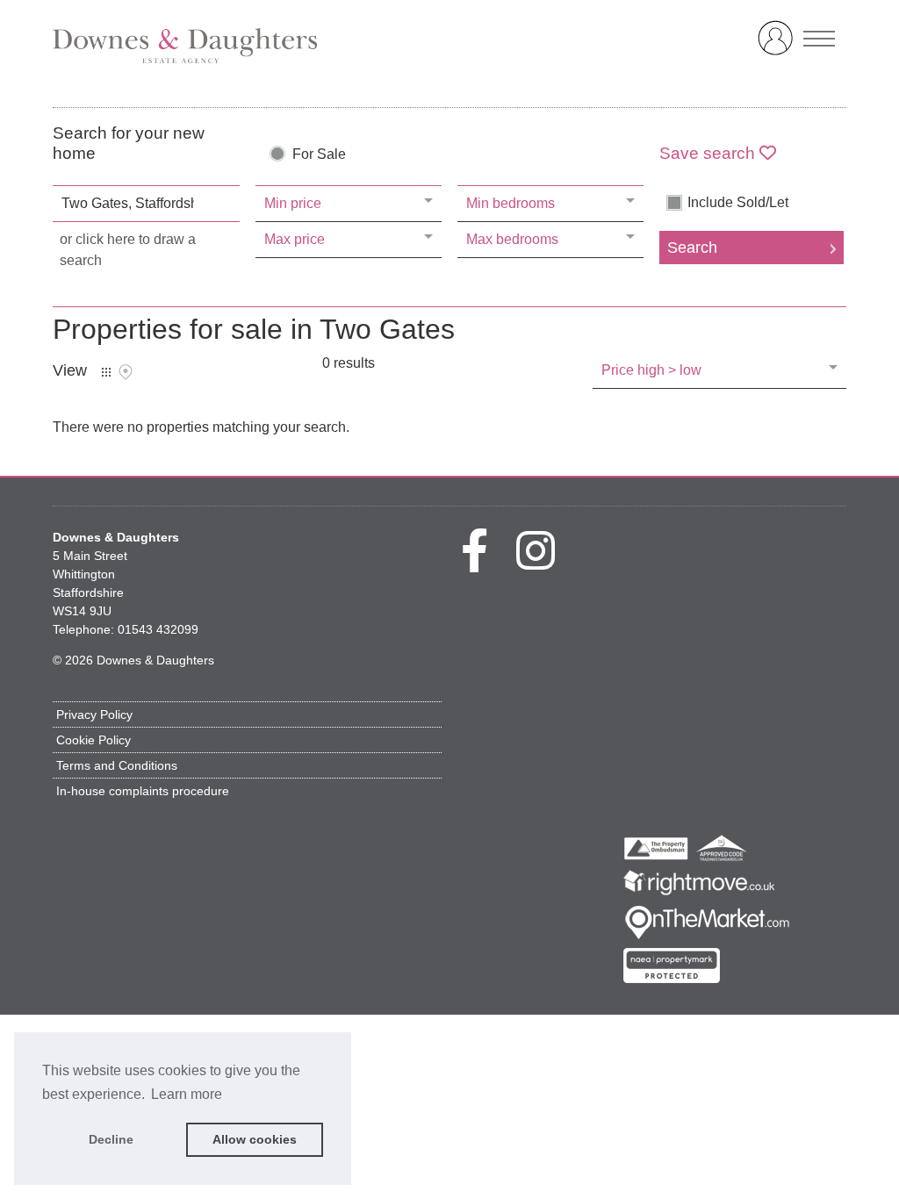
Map (125, 372)
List (106, 372)
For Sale (319, 154)
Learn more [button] (186, 1094)
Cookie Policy (93, 740)
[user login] (779, 45)
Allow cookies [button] (254, 1139)
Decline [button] (111, 1139)
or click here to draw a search (128, 250)
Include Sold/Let (737, 203)
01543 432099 (158, 629)
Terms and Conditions (116, 765)
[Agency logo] (449, 45)
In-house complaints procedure (142, 791)
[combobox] (146, 203)
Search (692, 247)
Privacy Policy (94, 714)
